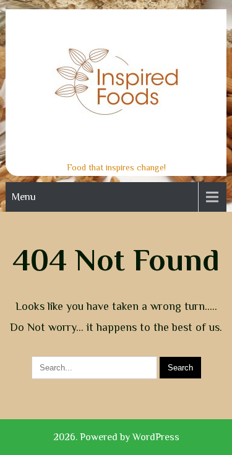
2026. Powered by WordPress (116, 437)
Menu (24, 196)
